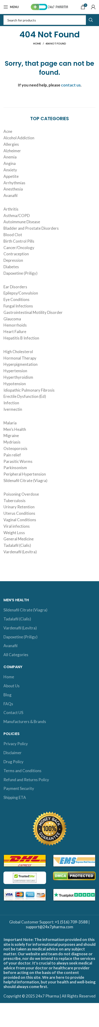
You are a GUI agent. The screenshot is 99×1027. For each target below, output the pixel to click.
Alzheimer (12, 150)
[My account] (93, 7)
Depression (13, 260)
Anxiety (10, 169)
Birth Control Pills (18, 241)
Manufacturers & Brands (24, 721)
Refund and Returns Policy (26, 779)
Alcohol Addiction (18, 137)
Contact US (13, 712)
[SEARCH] (91, 20)
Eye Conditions (16, 299)
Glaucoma (12, 318)
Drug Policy (13, 761)
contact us (71, 85)
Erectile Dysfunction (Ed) (24, 396)
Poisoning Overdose (21, 494)
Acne (7, 131)
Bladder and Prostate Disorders (31, 228)
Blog (7, 694)
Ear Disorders (15, 286)
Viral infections (16, 526)
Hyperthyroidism (18, 377)
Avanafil (10, 195)
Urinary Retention (19, 506)
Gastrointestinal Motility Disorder (33, 312)
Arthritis (10, 209)
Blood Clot (12, 234)
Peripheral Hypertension (24, 474)
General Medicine (18, 538)
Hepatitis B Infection (21, 338)
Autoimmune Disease (21, 221)
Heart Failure (14, 331)
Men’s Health (14, 429)
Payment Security (18, 788)
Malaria (10, 422)
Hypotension (14, 383)
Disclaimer (12, 752)
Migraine (11, 435)
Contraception (16, 253)
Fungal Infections (18, 306)
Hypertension (15, 370)
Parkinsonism (15, 467)
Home (37, 43)
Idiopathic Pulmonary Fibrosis (29, 390)
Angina (9, 163)
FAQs (8, 703)
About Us (11, 685)
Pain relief (12, 454)
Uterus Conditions (19, 513)
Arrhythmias (14, 182)
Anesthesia (13, 189)
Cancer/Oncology (18, 247)
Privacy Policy (15, 743)
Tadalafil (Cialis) (17, 545)
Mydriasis (11, 442)
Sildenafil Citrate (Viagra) (25, 480)
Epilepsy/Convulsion (20, 293)
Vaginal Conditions (19, 519)
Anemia (10, 157)
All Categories (15, 654)
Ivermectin (12, 409)
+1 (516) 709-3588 (71, 922)
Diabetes (11, 266)
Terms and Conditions (22, 770)
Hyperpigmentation (20, 364)
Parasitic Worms (17, 461)
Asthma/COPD (16, 215)
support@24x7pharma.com (49, 926)
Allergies (11, 144)
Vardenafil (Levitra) (20, 551)
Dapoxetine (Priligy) (20, 273)
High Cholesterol (18, 351)
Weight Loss (14, 532)
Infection (11, 402)
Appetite (11, 176)
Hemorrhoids (15, 325)
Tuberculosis (14, 500)
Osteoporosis (15, 448)
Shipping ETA (14, 797)
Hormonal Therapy (19, 358)
